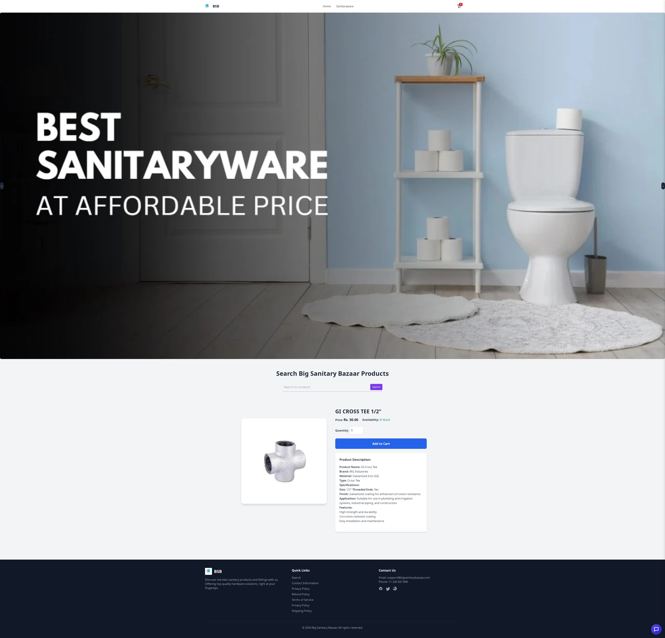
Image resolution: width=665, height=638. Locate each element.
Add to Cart (381, 444)
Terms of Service (302, 600)
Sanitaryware (345, 6)
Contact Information (305, 583)
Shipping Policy (302, 611)
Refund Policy (301, 594)
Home (327, 6)
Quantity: (342, 430)
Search (376, 387)
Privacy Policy (300, 589)
